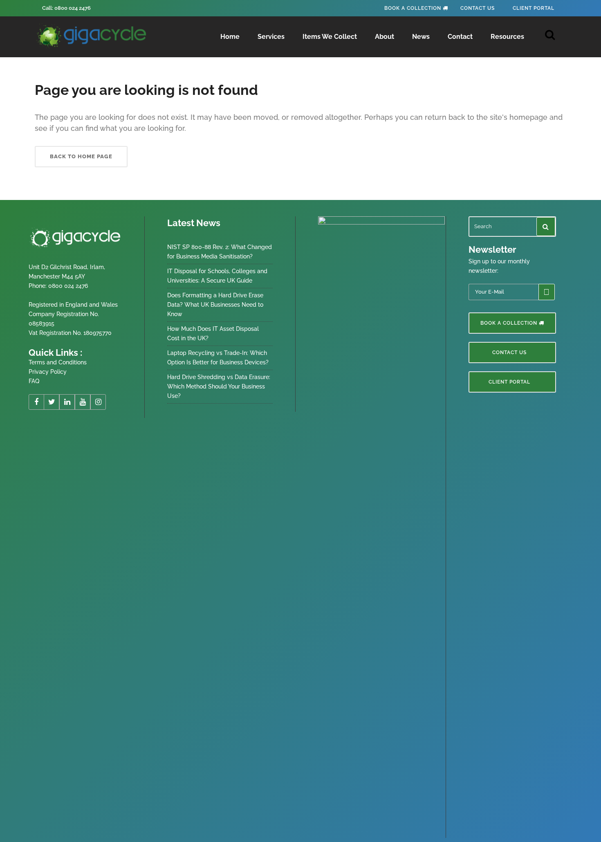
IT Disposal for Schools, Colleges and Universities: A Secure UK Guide (217, 276)
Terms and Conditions (58, 362)
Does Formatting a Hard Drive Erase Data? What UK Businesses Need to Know (215, 304)
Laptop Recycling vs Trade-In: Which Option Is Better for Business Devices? (218, 358)
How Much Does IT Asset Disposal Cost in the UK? (213, 333)
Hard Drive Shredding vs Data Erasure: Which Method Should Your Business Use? (218, 386)
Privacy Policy (48, 371)
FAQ (34, 381)
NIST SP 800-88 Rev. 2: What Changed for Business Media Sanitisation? (219, 252)
